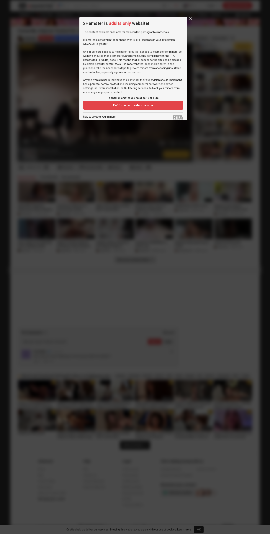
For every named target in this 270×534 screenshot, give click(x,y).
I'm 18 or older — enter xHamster (133, 105)
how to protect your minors (99, 116)
